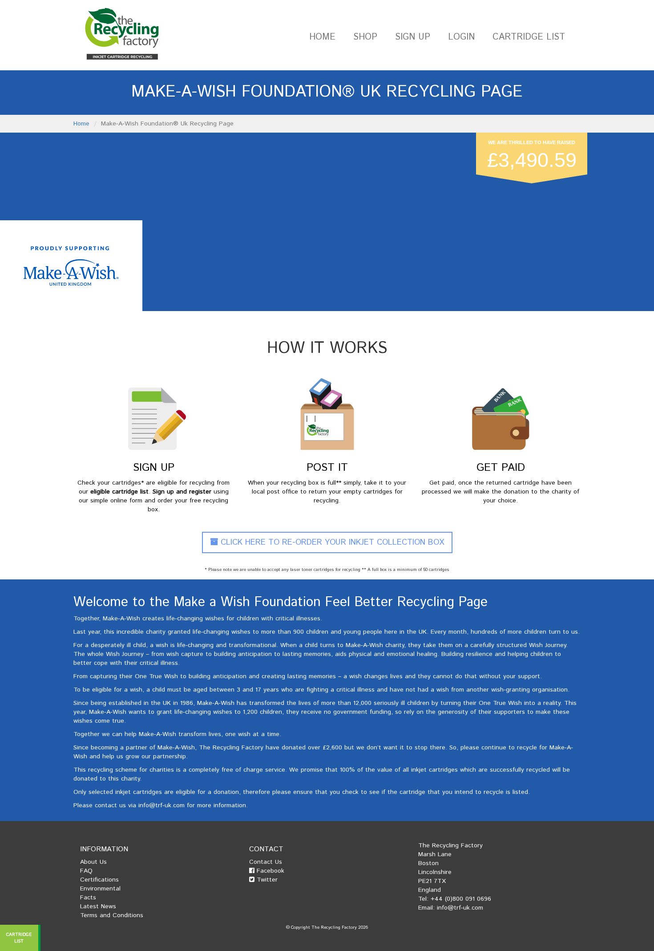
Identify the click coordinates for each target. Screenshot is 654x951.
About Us (93, 862)
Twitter (266, 879)
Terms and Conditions (111, 915)
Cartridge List (529, 37)
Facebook (269, 870)
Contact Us (265, 862)
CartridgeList (19, 937)
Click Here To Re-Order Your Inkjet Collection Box (331, 542)
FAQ (86, 870)
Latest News (98, 906)
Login (461, 37)
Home (322, 37)
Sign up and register (182, 491)
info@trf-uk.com (161, 805)
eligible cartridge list (119, 491)
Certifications (99, 879)
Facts (88, 897)
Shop (365, 37)
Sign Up (412, 37)
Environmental (100, 888)
